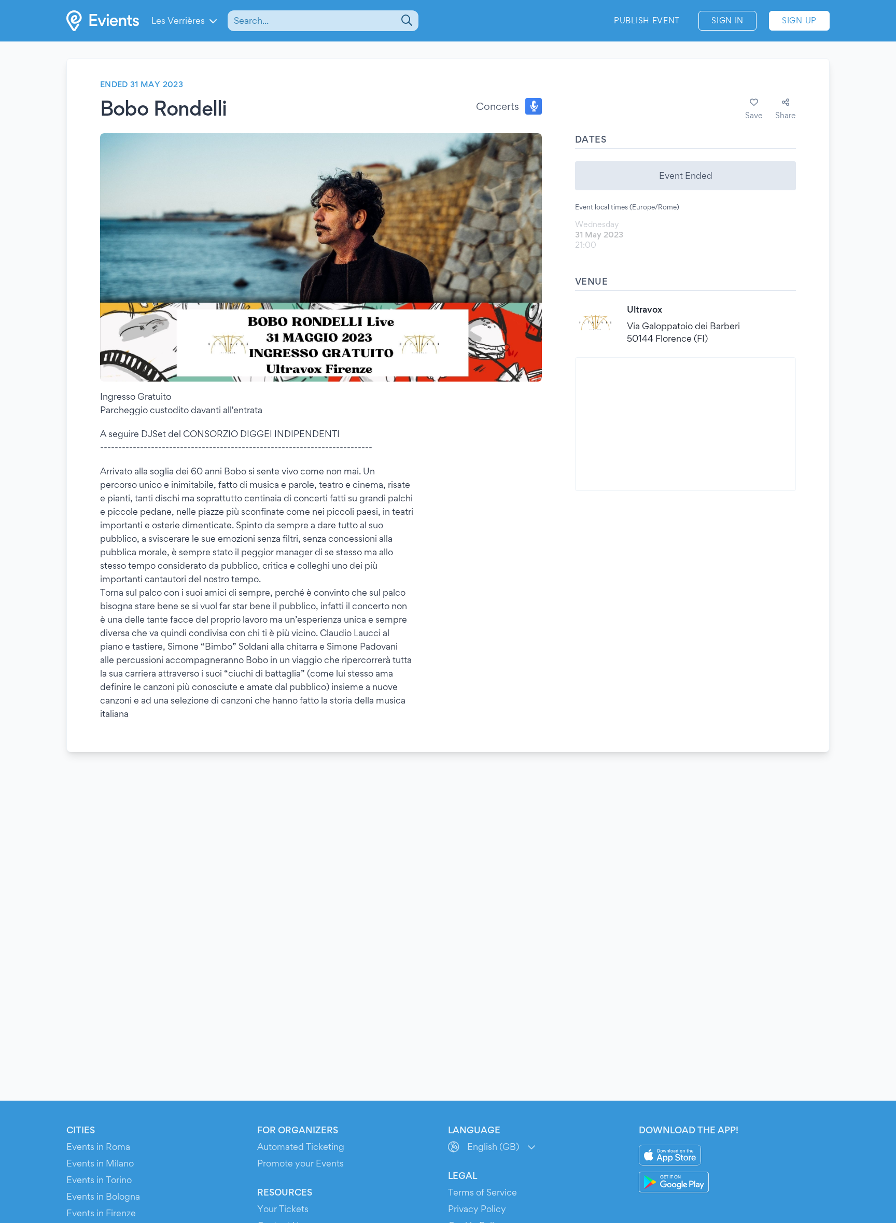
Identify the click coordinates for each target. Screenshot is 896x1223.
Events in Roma (98, 1146)
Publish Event (647, 20)
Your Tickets (283, 1208)
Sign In (727, 20)
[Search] (405, 20)
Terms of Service (482, 1192)
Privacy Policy (477, 1208)
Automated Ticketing (300, 1146)
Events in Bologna (103, 1196)
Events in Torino (99, 1179)
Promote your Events (300, 1163)
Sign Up (799, 20)
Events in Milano (100, 1163)
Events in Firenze (101, 1212)
